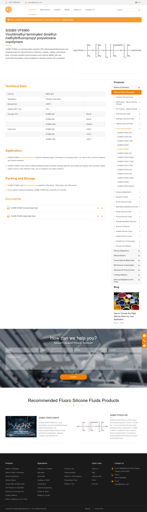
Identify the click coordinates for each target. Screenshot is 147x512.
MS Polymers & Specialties (124, 265)
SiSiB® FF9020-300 (124, 133)
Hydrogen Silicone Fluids (125, 119)
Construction (42, 484)
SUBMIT (73, 377)
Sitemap (87, 508)
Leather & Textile (43, 491)
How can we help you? (73, 338)
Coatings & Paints (44, 480)
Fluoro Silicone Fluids (52, 20)
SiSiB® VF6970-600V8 (125, 186)
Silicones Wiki (96, 476)
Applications (45, 10)
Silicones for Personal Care (124, 270)
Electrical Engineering (45, 488)
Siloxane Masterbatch (123, 192)
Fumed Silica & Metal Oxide (124, 260)
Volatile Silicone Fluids (124, 231)
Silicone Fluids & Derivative (33, 20)
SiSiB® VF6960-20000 (125, 178)
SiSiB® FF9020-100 (124, 153)
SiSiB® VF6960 (67, 20)
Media (67, 10)
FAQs (94, 480)
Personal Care (69, 469)
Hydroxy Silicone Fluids (124, 124)
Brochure (95, 484)
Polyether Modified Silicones (126, 221)
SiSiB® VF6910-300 (124, 170)
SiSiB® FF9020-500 (124, 137)
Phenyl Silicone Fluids (124, 216)
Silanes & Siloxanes (121, 87)
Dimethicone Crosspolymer (125, 241)
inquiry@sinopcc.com (35, 2)
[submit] (139, 10)
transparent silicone (27, 157)
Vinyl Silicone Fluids (123, 114)
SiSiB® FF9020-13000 (125, 161)
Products (32, 10)
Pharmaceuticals (69, 472)
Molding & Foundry (44, 495)
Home (12, 20)
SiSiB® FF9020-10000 (125, 157)
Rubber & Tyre (69, 484)
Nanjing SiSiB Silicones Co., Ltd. (23, 508)
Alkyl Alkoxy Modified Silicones (127, 207)
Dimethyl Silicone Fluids (124, 97)
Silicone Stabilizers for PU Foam (16, 499)
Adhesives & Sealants (45, 469)
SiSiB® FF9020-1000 (125, 141)
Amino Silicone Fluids (124, 202)
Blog (116, 287)
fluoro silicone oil (30, 185)
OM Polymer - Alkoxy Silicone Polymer (126, 103)
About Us (77, 10)
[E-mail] (144, 335)
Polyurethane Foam (70, 480)
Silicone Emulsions (123, 226)
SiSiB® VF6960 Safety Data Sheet (23, 216)
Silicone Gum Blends (123, 246)
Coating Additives (120, 275)
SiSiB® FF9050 (123, 145)
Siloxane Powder (122, 197)
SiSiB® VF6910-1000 (125, 165)
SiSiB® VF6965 (123, 182)
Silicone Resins (120, 256)
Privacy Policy (99, 508)
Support (57, 10)
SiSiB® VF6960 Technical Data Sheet (24, 208)
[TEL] (144, 340)
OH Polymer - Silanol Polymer (126, 109)
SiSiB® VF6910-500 (124, 174)
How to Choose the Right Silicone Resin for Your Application (125, 316)
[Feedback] (144, 345)
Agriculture (41, 472)
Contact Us (89, 10)
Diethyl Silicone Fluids (124, 236)
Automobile (41, 476)
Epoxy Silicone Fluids (123, 212)
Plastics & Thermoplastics (73, 476)
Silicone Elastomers (121, 251)
